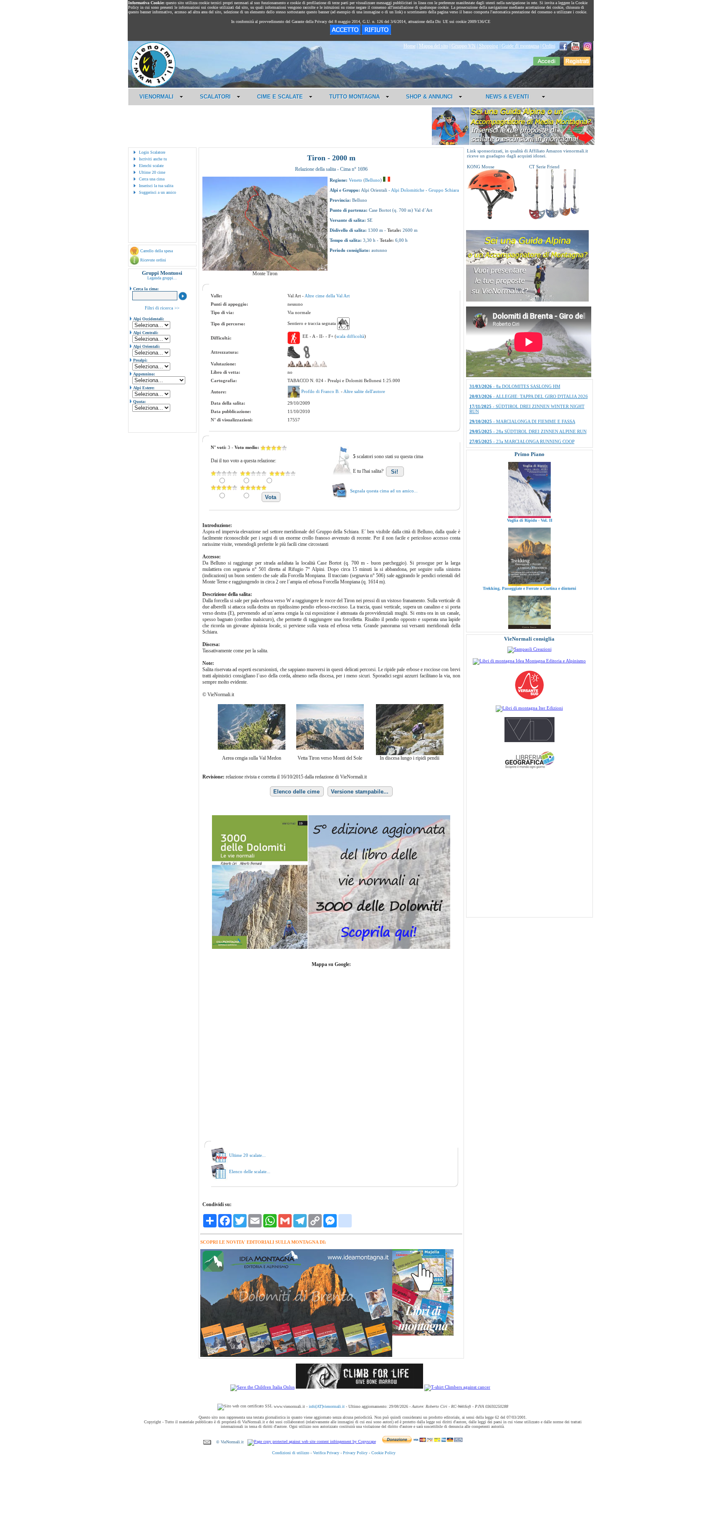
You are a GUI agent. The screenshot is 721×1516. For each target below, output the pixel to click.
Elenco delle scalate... (249, 1171)
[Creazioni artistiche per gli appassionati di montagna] (529, 649)
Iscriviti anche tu (153, 159)
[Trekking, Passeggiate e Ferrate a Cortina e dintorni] (529, 538)
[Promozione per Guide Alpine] (513, 143)
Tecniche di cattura (529, 610)
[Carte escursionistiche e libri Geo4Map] (529, 770)
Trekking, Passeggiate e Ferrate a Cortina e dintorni (529, 542)
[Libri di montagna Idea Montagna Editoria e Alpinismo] (529, 660)
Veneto (355, 180)
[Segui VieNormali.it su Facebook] (563, 46)
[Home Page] (153, 85)
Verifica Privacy (326, 1452)
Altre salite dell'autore (364, 391)
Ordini (548, 46)
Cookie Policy (383, 1452)
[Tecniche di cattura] (529, 606)
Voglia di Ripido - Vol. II (529, 474)
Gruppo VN (463, 46)
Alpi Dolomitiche (407, 190)
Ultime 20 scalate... (247, 1155)
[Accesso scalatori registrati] (546, 64)
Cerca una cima (151, 179)
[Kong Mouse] (492, 217)
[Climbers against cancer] (457, 1386)
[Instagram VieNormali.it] (587, 46)
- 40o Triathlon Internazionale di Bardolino (523, 396)
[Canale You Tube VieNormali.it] (575, 46)
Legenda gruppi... (162, 278)
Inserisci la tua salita (156, 185)
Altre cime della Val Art (327, 295)
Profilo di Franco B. (321, 391)
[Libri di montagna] (423, 1334)
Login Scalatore (152, 152)
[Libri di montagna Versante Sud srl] (529, 698)
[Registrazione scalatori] (577, 64)
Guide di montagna (520, 46)
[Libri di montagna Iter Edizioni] (529, 707)
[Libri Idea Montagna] (296, 1355)
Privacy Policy (355, 1452)
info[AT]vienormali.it (327, 1406)
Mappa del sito (433, 46)
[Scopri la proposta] (527, 299)
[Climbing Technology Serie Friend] (554, 217)
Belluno (372, 180)
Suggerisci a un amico (157, 192)
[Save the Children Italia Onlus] (262, 1386)
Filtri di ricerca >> (162, 307)
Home (409, 46)
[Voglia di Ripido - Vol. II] (529, 470)
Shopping (488, 46)
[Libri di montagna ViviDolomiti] (529, 740)
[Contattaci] (207, 1442)
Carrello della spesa (156, 250)
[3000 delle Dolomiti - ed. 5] (331, 947)
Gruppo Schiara (444, 190)
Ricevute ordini (153, 260)
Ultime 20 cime (152, 172)
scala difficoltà (350, 336)
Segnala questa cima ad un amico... (384, 490)
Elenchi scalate (151, 165)
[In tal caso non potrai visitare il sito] (376, 32)
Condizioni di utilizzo (290, 1452)
